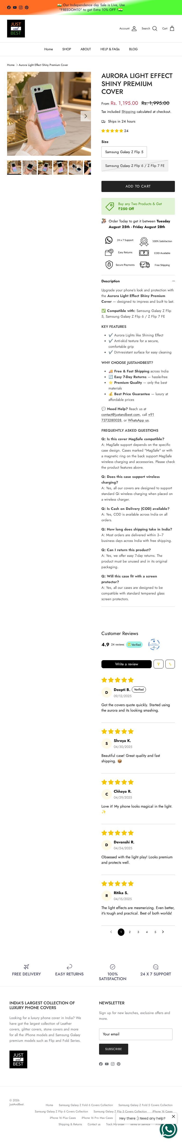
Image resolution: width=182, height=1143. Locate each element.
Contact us (94, 1124)
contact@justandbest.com (120, 414)
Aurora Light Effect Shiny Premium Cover (43, 65)
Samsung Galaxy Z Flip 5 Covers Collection (120, 1111)
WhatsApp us (138, 420)
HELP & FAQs (110, 49)
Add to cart (138, 186)
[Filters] (159, 664)
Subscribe (113, 1049)
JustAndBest (16, 1104)
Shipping (129, 111)
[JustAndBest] (16, 28)
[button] (112, 130)
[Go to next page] (164, 932)
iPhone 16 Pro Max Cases (97, 1118)
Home (48, 49)
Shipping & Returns (70, 1124)
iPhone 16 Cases (162, 1111)
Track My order (115, 1124)
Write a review (126, 664)
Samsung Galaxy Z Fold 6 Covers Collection (86, 1105)
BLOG (133, 49)
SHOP (66, 49)
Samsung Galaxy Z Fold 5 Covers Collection (145, 1105)
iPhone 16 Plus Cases (63, 1118)
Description (110, 281)
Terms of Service (140, 1124)
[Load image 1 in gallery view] (49, 114)
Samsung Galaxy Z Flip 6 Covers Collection (61, 1111)
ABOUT (86, 49)
